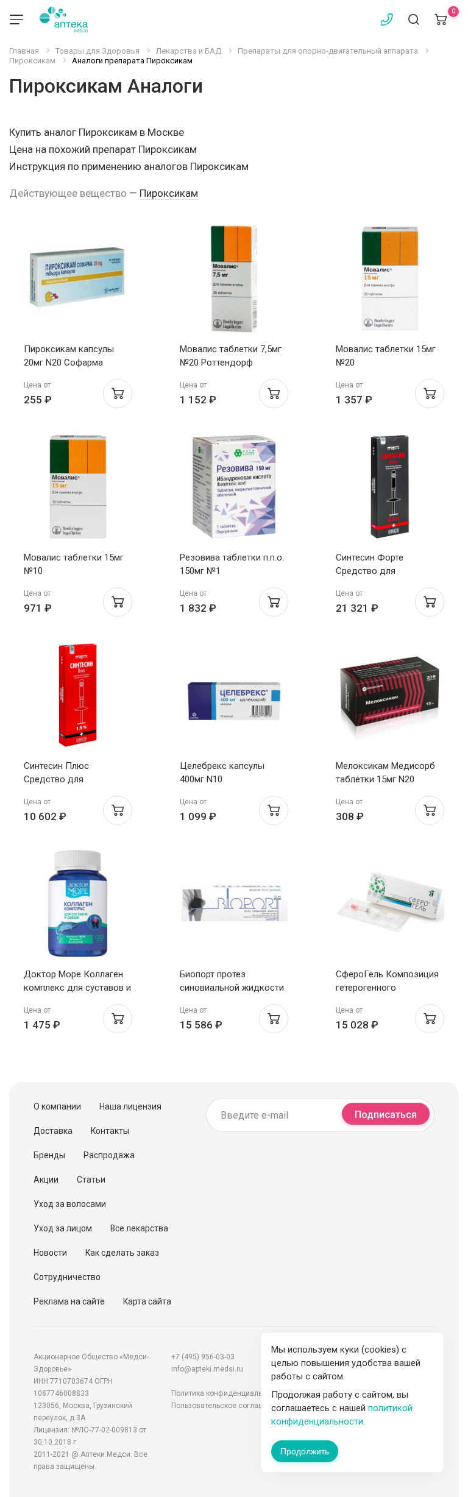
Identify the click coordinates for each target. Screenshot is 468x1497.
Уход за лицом (63, 1228)
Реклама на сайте (69, 1301)
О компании (57, 1106)
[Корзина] (440, 19)
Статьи (91, 1179)
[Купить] (117, 393)
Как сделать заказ (122, 1253)
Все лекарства (139, 1228)
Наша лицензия (130, 1106)
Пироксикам (169, 193)
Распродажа (109, 1155)
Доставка (53, 1131)
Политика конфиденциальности (226, 1393)
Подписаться (386, 1114)
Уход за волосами (70, 1204)
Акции (46, 1179)
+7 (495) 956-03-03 (203, 1357)
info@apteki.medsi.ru (207, 1369)
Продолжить (304, 1451)
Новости (50, 1253)
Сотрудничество (67, 1277)
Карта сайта (147, 1301)
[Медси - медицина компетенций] (64, 19)
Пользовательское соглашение (226, 1405)
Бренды (49, 1155)
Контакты (110, 1131)
